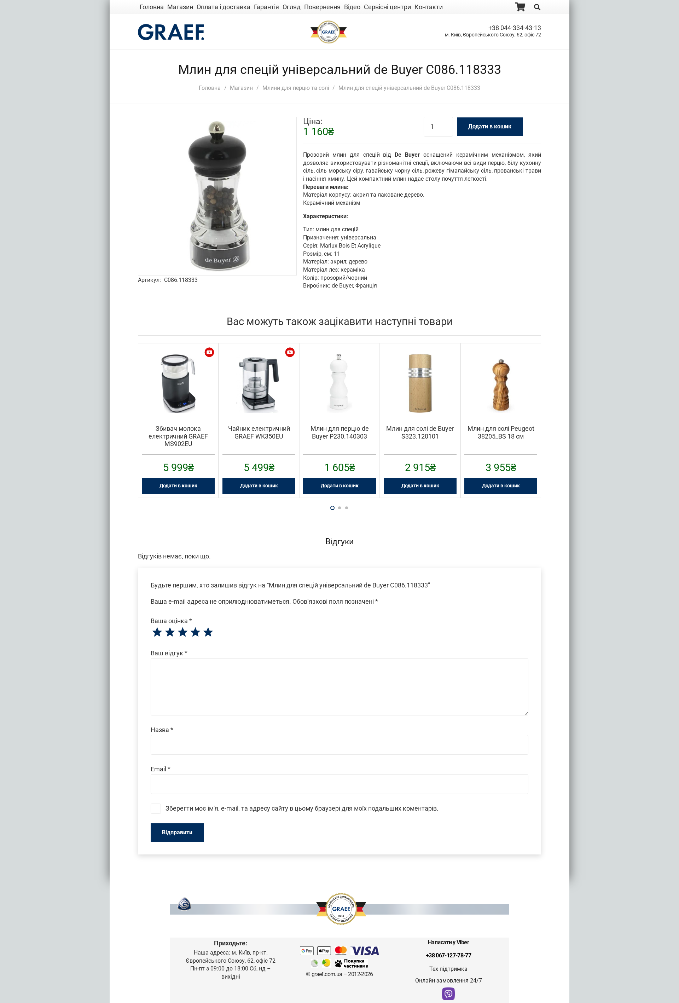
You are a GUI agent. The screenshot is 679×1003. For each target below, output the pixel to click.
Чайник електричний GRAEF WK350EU (259, 432)
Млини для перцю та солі (295, 88)
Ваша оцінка (171, 621)
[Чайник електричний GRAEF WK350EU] (259, 359)
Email (160, 769)
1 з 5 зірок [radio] (157, 632)
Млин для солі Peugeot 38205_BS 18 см (501, 432)
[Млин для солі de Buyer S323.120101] (420, 359)
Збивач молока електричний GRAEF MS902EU (178, 436)
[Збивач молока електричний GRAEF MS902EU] (178, 359)
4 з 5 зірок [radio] (195, 632)
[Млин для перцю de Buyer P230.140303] (339, 359)
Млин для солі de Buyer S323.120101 (420, 432)
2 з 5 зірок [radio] (169, 632)
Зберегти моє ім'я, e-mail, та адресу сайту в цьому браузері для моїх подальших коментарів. (302, 808)
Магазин (241, 88)
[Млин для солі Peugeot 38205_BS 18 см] (500, 359)
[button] (280, 133)
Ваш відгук (169, 653)
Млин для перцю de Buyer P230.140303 (340, 432)
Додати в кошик (489, 126)
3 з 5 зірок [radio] (182, 632)
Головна (210, 88)
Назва (162, 730)
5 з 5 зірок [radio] (208, 632)
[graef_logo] (171, 32)
